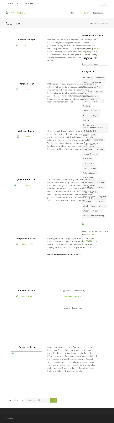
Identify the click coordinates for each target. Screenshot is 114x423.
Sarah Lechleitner (28, 347)
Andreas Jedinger (26, 39)
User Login (28, 3)
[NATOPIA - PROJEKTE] (15, 12)
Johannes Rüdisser (27, 179)
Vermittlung (100, 201)
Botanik (99, 92)
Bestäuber (100, 77)
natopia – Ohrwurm (72, 296)
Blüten (99, 87)
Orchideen (100, 187)
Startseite (94, 23)
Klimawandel (98, 140)
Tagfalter (102, 196)
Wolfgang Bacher (26, 130)
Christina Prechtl (26, 290)
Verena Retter (26, 83)
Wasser (102, 206)
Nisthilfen (100, 182)
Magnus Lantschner (26, 238)
